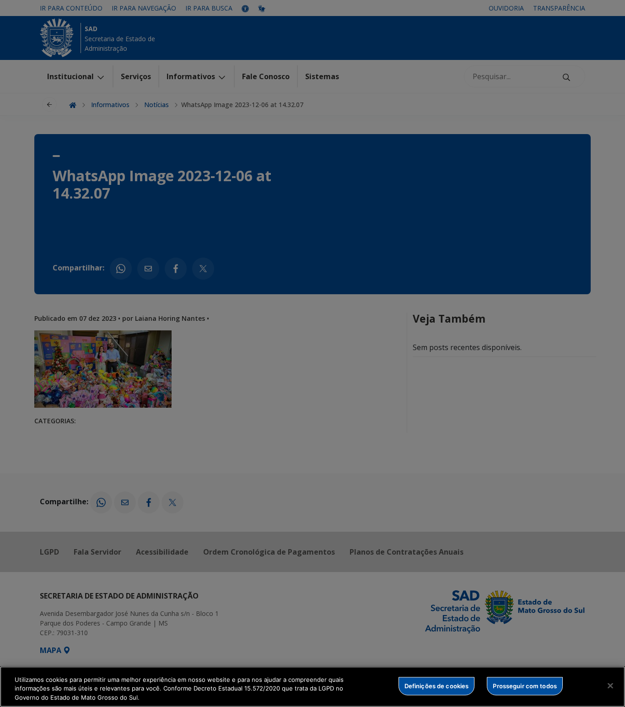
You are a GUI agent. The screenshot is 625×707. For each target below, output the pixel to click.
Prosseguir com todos (525, 685)
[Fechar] (610, 685)
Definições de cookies (436, 685)
